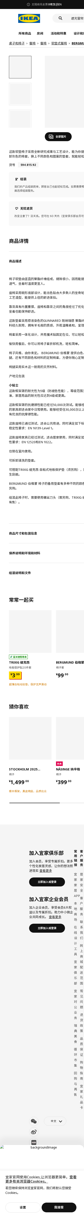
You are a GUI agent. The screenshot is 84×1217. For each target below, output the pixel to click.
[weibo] (34, 1132)
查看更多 (45, 870)
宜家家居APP (77, 885)
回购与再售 (75, 1084)
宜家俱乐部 (75, 972)
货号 (12, 165)
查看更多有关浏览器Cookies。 (41, 1179)
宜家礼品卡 (81, 1097)
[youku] (34, 1142)
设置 (23, 1207)
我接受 (59, 1207)
